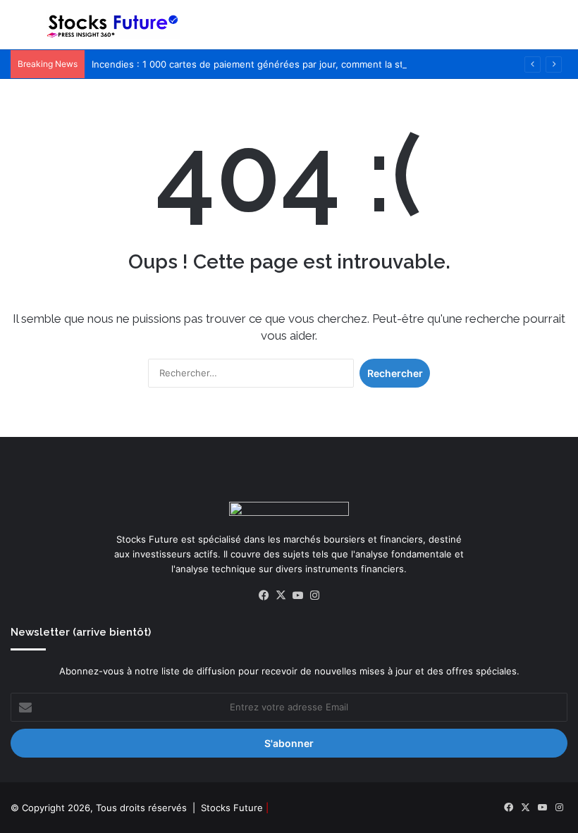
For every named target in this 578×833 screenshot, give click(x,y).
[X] (280, 595)
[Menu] (18, 30)
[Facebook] (263, 595)
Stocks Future (232, 807)
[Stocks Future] (113, 24)
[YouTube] (297, 595)
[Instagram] (314, 595)
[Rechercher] (560, 30)
